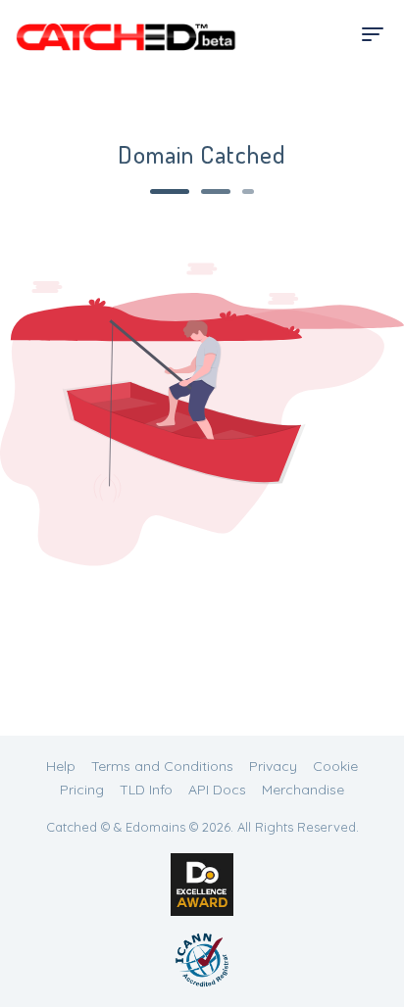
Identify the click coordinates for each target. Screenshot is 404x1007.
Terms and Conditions (162, 766)
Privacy (273, 766)
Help (61, 766)
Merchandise (303, 789)
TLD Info (146, 789)
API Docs (217, 789)
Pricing (82, 789)
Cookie (335, 766)
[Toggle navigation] (372, 34)
